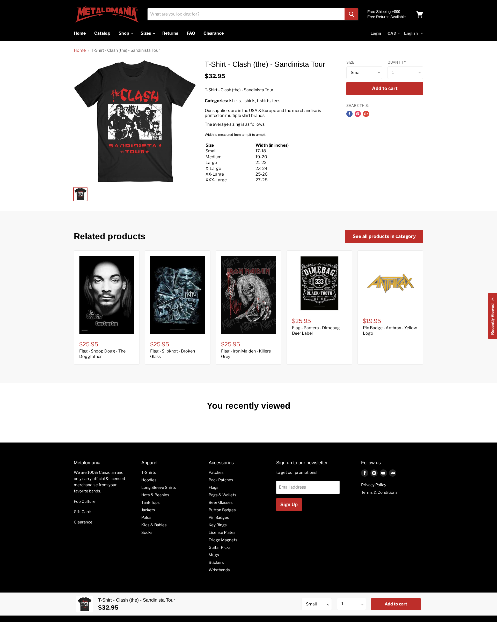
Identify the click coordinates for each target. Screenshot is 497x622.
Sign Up (289, 504)
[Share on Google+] (366, 114)
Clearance (83, 522)
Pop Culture (85, 501)
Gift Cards (83, 511)
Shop (124, 33)
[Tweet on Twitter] (358, 114)
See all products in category (384, 236)
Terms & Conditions (379, 492)
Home (80, 50)
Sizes (146, 33)
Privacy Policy (373, 485)
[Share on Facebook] (349, 114)
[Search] (351, 14)
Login (375, 33)
